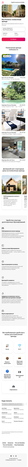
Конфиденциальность (11, 460)
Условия (19, 460)
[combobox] (13, 30)
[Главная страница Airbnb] (3, 2)
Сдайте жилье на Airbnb (17, 2)
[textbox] (7, 35)
